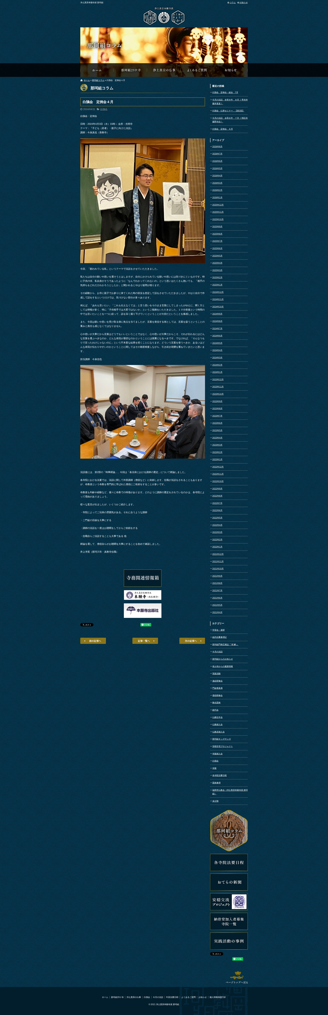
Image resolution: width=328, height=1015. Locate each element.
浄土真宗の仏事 (164, 70)
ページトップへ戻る (237, 977)
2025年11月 (218, 212)
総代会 (215, 710)
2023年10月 (218, 394)
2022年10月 (218, 481)
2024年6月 (217, 336)
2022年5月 (217, 518)
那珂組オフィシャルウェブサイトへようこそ (97, 70)
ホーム (87, 80)
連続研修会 (217, 681)
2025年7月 (217, 241)
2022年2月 (217, 539)
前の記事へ (93, 641)
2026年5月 (217, 168)
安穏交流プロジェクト (222, 746)
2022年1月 (217, 547)
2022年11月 (218, 474)
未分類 (215, 801)
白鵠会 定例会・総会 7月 (225, 92)
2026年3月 (217, 183)
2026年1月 (217, 197)
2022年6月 (217, 510)
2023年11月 (218, 386)
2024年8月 (217, 321)
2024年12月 (218, 292)
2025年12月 (218, 205)
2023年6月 (217, 423)
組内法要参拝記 (219, 637)
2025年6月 (217, 248)
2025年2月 (217, 277)
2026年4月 (217, 175)
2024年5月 (217, 343)
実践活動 (216, 673)
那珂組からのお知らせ (231, 70)
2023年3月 (217, 445)
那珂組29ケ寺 (130, 70)
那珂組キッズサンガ (221, 739)
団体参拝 (216, 783)
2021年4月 (217, 612)
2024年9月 (217, 314)
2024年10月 (218, 307)
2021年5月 (217, 605)
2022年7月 (217, 503)
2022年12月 (218, 467)
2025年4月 (217, 263)
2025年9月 (217, 226)
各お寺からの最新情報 (222, 666)
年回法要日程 (172, 997)
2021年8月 (217, 583)
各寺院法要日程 (219, 775)
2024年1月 (217, 372)
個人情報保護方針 (218, 997)
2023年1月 (217, 459)
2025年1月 (217, 285)
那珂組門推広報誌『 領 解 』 (225, 644)
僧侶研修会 (217, 695)
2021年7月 (217, 590)
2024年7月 (217, 328)
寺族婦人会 (217, 754)
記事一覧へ (145, 641)
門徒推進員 (217, 688)
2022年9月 (217, 489)
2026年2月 (217, 190)
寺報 (214, 768)
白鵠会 (103, 109)
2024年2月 (217, 365)
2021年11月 (218, 561)
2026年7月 (217, 154)
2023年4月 (217, 438)
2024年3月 (217, 357)
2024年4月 (217, 350)
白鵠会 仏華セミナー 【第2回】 (228, 111)
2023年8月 (217, 408)
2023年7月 (217, 416)
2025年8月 (217, 234)
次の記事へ (192, 641)
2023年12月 (218, 379)
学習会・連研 (218, 630)
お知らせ (244, 2)
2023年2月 (217, 452)
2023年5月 (217, 430)
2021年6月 (217, 598)
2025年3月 (217, 270)
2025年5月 (217, 256)
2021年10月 (218, 568)
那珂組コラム (98, 80)
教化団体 (216, 702)
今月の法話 (217, 652)
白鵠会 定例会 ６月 (222, 129)
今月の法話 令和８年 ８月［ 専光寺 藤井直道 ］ (230, 102)
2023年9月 (217, 401)
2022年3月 (217, 532)
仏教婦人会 (217, 724)
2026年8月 (217, 146)
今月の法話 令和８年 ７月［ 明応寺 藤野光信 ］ (230, 120)
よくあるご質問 (197, 70)
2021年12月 (218, 554)
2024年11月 (218, 299)
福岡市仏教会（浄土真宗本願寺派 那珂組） (230, 792)
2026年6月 (217, 161)
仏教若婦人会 (218, 732)
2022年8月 (217, 496)
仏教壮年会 (217, 717)
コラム (233, 2)
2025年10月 (218, 219)
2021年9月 (217, 576)
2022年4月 (217, 525)
